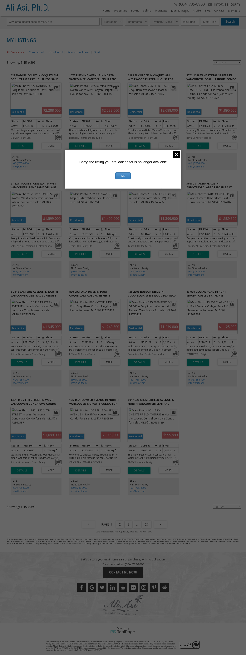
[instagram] (144, 587)
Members (234, 10)
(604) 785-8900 (20, 163)
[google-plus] (92, 587)
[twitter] (102, 587)
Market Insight (180, 10)
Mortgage (161, 10)
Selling (147, 10)
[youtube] (123, 587)
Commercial (36, 52)
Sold (97, 52)
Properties (120, 10)
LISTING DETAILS (22, 146)
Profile (197, 10)
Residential (56, 52)
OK (123, 175)
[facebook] (81, 587)
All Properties (15, 52)
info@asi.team (20, 166)
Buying (135, 10)
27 (146, 524)
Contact (219, 10)
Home (106, 10)
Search (230, 21)
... (137, 524)
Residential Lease (78, 52)
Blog (207, 10)
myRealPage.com (123, 632)
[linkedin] (112, 587)
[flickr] (133, 587)
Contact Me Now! (123, 572)
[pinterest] (154, 587)
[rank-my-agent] (164, 587)
